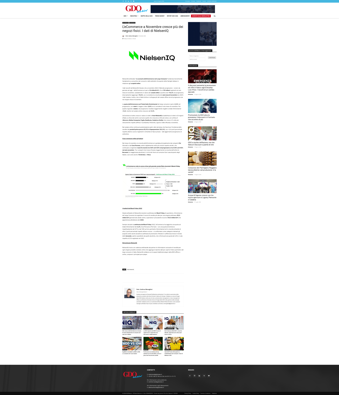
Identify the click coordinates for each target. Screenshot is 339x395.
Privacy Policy (188, 393)
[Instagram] (126, 1)
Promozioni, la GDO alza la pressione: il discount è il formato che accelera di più (201, 117)
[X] (131, 1)
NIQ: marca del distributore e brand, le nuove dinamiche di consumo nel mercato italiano (131, 332)
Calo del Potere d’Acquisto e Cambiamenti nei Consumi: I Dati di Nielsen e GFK (173, 353)
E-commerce (132, 22)
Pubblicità (214, 393)
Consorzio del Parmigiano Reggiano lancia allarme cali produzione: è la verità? (202, 170)
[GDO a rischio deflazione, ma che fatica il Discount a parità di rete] (202, 133)
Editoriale (167, 349)
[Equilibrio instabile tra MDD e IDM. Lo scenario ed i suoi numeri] (132, 343)
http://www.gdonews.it (141, 292)
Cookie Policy (196, 393)
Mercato (124, 349)
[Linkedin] (128, 1)
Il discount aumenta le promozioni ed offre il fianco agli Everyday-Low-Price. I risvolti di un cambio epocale (202, 88)
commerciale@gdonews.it (156, 382)
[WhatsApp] (182, 38)
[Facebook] (123, 1)
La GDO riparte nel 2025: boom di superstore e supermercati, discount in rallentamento (152, 332)
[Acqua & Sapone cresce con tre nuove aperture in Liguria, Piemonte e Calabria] (202, 186)
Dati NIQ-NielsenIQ (127, 328)
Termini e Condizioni (205, 393)
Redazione (190, 94)
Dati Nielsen (125, 22)
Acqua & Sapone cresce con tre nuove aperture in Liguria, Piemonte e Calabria (202, 197)
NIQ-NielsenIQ (130, 269)
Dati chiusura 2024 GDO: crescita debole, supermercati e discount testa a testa (173, 332)
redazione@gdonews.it (155, 374)
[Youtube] (134, 1)
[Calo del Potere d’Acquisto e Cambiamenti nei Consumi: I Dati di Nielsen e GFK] (174, 343)
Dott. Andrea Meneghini (132, 36)
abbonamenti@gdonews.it (156, 387)
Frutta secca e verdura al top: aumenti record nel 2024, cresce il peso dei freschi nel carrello (152, 353)
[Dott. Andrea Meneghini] (123, 36)
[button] (214, 16)
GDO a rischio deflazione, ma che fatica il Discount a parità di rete (201, 143)
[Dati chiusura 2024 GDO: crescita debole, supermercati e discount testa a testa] (174, 322)
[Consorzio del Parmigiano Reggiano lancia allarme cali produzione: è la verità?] (202, 159)
